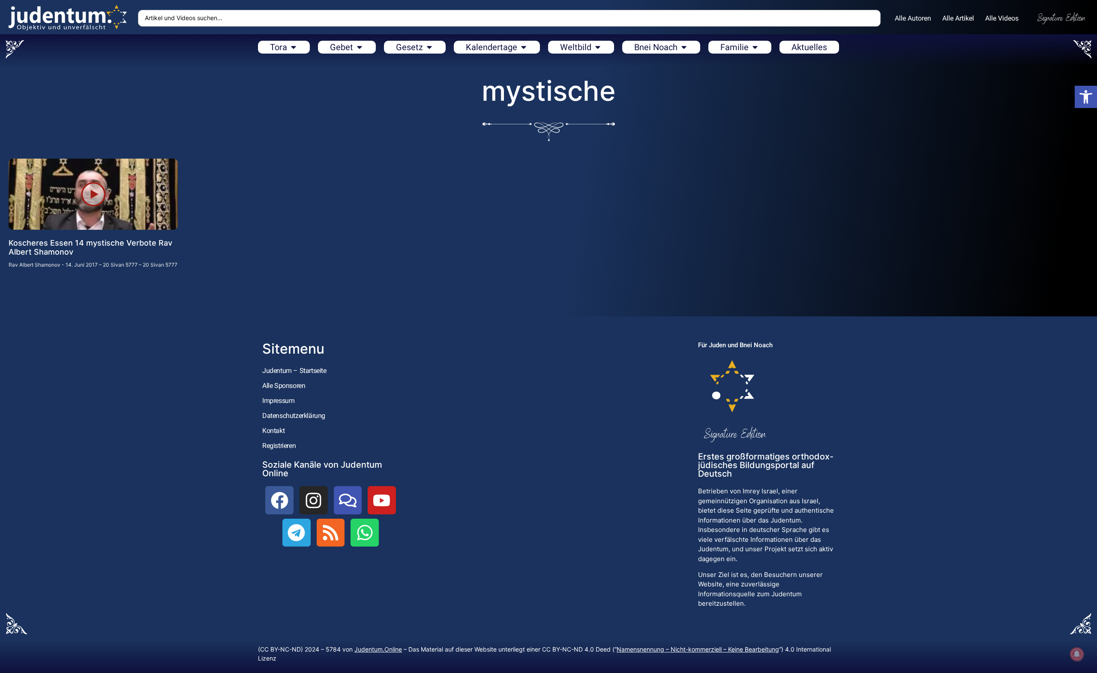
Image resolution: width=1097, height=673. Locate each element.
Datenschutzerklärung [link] (293, 416)
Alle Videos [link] (1002, 18)
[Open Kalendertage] (523, 47)
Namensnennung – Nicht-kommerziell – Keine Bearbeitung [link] (698, 649)
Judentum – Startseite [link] (294, 371)
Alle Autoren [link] (913, 18)
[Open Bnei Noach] (684, 47)
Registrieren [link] (279, 446)
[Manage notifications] (1077, 654)
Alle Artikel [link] (958, 18)
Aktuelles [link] (809, 47)
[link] (1086, 97)
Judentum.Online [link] (378, 649)
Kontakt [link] (273, 431)
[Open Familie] (755, 47)
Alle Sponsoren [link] (283, 386)
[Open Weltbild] (597, 47)
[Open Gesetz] (429, 47)
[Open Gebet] (359, 47)
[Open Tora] (293, 47)
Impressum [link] (278, 401)
